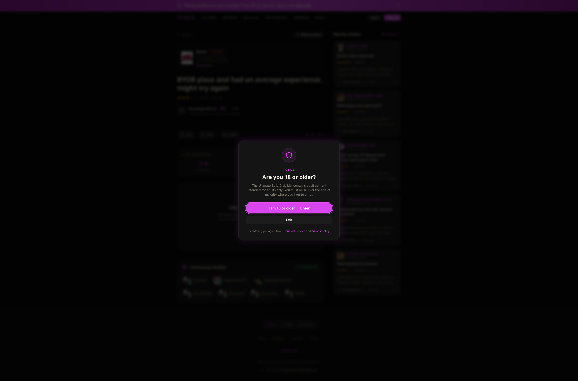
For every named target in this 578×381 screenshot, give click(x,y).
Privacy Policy (320, 231)
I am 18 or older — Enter (289, 208)
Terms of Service (294, 231)
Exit (289, 220)
